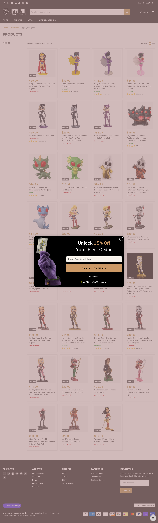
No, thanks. (94, 276)
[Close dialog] (121, 239)
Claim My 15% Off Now (94, 268)
